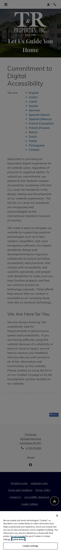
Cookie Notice (18, 539)
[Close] (57, 515)
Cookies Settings (30, 546)
